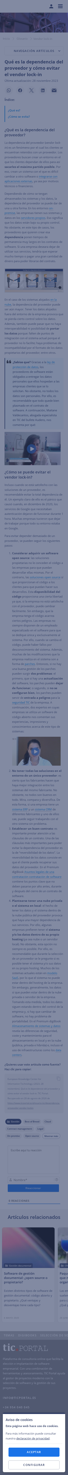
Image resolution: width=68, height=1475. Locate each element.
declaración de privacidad (32, 1438)
